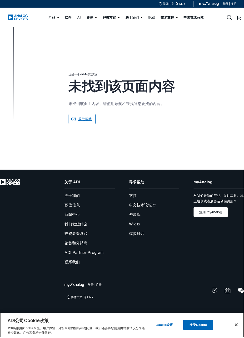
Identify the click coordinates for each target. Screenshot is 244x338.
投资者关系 (74, 233)
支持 (133, 195)
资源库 (134, 214)
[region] (122, 325)
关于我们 (72, 195)
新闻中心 (72, 214)
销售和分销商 (76, 243)
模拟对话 (136, 233)
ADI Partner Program (84, 252)
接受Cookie (198, 325)
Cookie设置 (164, 325)
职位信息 (72, 205)
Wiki (132, 224)
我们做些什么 (76, 224)
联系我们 (72, 262)
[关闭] (236, 324)
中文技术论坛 (140, 205)
